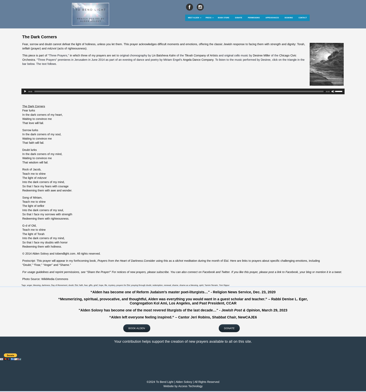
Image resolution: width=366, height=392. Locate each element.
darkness (46, 285)
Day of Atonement (59, 285)
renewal (167, 285)
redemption (157, 285)
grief (96, 285)
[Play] (25, 91)
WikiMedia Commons (54, 279)
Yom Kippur (224, 285)
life (106, 285)
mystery (111, 285)
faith (81, 285)
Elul (76, 285)
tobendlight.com (65, 253)
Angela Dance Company (198, 59)
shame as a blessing (188, 285)
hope (101, 285)
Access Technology (190, 386)
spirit (201, 285)
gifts (91, 285)
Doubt (27, 264)
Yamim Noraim (211, 285)
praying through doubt (141, 285)
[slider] (339, 91)
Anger (48, 264)
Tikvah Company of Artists (201, 55)
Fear (37, 264)
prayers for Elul (123, 285)
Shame (64, 264)
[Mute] (332, 91)
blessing (37, 285)
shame (175, 285)
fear (86, 285)
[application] (183, 91)
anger (29, 285)
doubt (71, 285)
